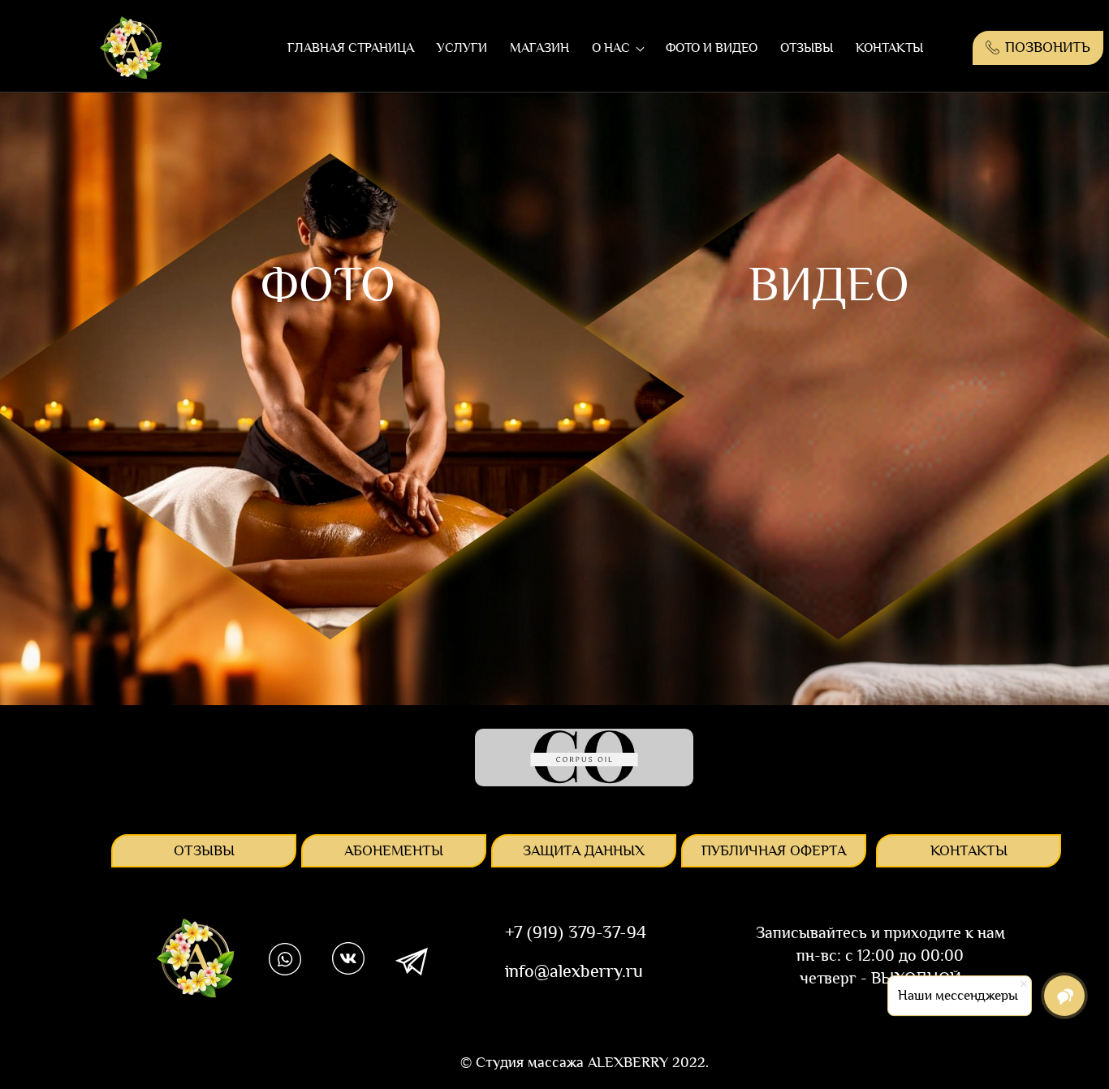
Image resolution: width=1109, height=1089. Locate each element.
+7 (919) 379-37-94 (575, 932)
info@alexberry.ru (574, 971)
